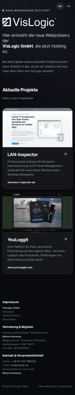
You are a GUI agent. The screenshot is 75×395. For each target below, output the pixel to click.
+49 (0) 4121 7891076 (24, 361)
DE (60, 6)
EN (68, 6)
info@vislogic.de (19, 365)
